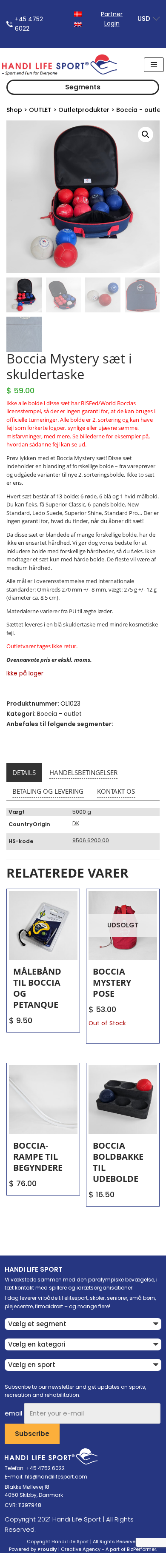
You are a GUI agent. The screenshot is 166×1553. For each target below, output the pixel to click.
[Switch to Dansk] (78, 13)
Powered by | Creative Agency (54, 1549)
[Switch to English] (78, 23)
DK (75, 823)
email (13, 1413)
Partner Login (112, 19)
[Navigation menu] (154, 64)
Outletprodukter (83, 110)
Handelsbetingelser (83, 772)
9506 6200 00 (90, 840)
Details (24, 772)
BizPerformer (141, 1549)
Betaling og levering (47, 791)
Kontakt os (116, 791)
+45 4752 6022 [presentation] (29, 24)
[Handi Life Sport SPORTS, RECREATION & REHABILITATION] (59, 64)
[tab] (24, 772)
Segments (82, 87)
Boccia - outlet (139, 110)
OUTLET (40, 110)
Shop (14, 110)
